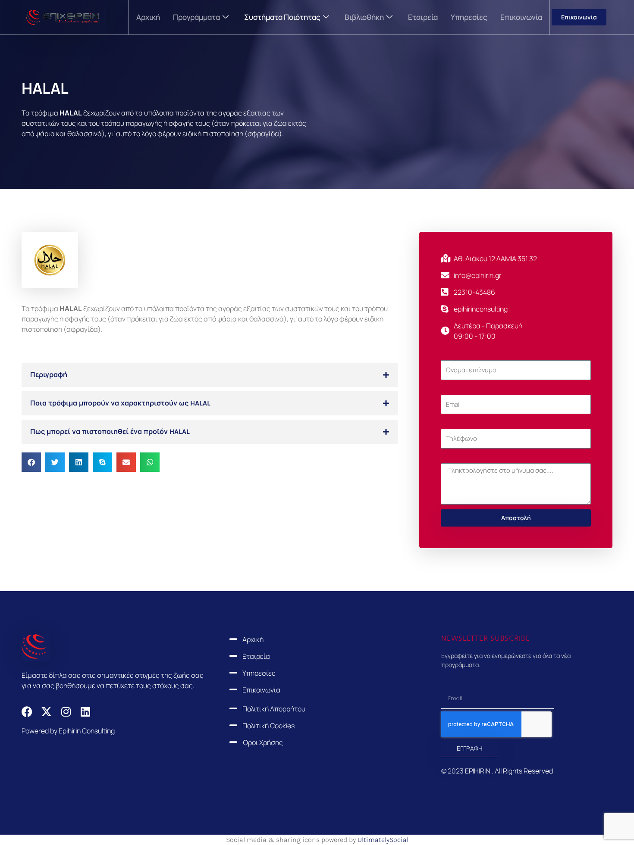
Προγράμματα (196, 17)
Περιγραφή (48, 375)
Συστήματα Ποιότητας (282, 17)
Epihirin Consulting (87, 731)
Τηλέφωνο (457, 423)
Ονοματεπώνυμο (467, 355)
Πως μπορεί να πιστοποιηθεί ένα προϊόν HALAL (110, 431)
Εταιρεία (423, 17)
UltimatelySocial (383, 840)
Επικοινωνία (521, 17)
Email (449, 389)
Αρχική (148, 17)
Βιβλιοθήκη (364, 17)
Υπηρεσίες (469, 17)
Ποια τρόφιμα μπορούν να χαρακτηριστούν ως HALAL (120, 403)
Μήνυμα (453, 458)
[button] (210, 375)
